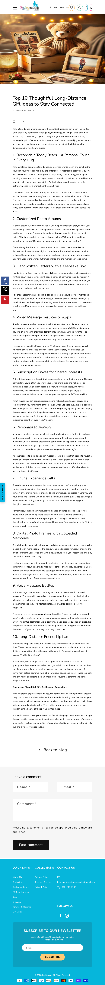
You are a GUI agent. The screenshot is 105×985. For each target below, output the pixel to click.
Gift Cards (18, 912)
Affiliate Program (21, 892)
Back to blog (55, 750)
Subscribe (52, 957)
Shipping (17, 902)
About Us (17, 877)
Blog (15, 897)
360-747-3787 (69, 887)
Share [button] (22, 121)
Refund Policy (41, 887)
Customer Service (21, 887)
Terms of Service (43, 882)
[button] (15, 7)
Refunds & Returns (22, 907)
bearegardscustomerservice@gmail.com (74, 882)
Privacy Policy (41, 877)
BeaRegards (47, 975)
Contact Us (18, 882)
